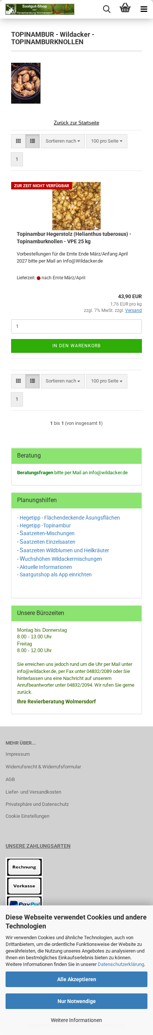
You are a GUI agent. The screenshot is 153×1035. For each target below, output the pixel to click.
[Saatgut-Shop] (37, 9)
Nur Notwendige (77, 1001)
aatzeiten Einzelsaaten (49, 542)
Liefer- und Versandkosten (33, 792)
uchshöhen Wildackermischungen (63, 559)
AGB (10, 779)
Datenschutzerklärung (121, 964)
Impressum (18, 754)
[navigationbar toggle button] (143, 9)
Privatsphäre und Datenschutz (37, 804)
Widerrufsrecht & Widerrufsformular (43, 766)
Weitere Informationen (76, 1020)
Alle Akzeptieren (76, 979)
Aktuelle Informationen (46, 567)
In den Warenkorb (76, 345)
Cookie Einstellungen (27, 816)
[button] (18, 141)
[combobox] (63, 141)
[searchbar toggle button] (106, 9)
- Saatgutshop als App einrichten (54, 574)
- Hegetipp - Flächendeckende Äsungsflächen (69, 518)
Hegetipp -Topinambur (45, 525)
